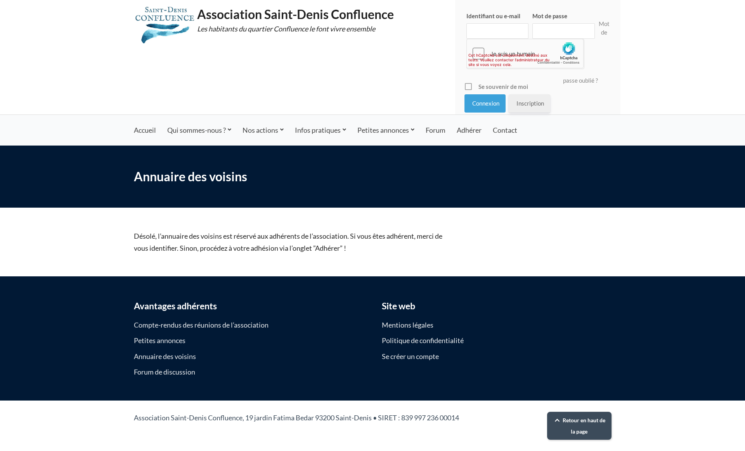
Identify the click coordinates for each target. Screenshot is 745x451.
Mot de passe (549, 15)
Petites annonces (383, 130)
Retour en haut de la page (583, 426)
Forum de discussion (164, 372)
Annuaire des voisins (165, 356)
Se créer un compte (410, 356)
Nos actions (260, 130)
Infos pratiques (318, 130)
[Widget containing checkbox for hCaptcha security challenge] (525, 53)
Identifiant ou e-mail (493, 15)
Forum (435, 130)
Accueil (145, 130)
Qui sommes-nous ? (196, 130)
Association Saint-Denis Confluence (295, 14)
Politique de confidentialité (423, 340)
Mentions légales (407, 325)
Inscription (530, 103)
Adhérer (469, 130)
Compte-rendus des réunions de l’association (201, 325)
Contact (505, 130)
